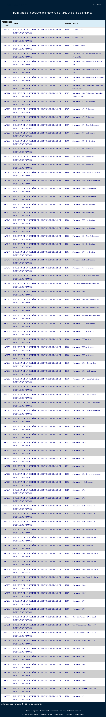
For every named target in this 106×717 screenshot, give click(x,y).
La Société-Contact (74, 711)
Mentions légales (31, 711)
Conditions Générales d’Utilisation (52, 711)
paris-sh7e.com (16, 5)
